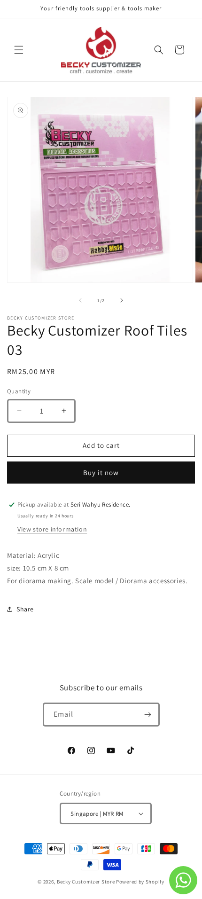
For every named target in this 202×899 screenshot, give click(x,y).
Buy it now (101, 472)
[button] (18, 49)
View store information (52, 529)
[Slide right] (121, 300)
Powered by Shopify (140, 881)
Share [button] (25, 609)
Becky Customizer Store (86, 881)
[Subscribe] (148, 715)
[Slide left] (80, 300)
